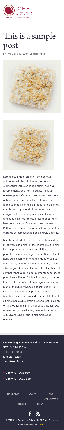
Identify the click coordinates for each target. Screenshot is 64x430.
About (32, 394)
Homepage (13, 394)
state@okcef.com (13, 361)
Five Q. (41, 424)
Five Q (9, 53)
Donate (41, 404)
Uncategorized (37, 53)
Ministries (22, 404)
